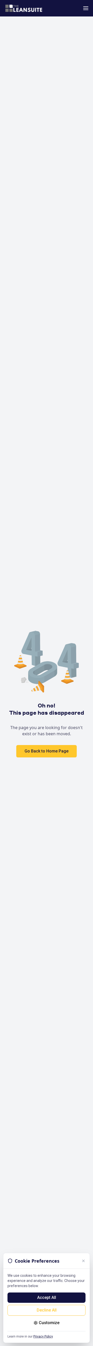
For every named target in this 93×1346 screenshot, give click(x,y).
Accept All (46, 1297)
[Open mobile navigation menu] (86, 8)
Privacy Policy (43, 1336)
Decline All (47, 1310)
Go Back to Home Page (46, 751)
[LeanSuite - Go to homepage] (23, 8)
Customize (49, 1322)
